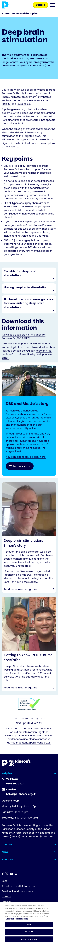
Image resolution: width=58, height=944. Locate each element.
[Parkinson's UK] (5, 5)
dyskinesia (23, 104)
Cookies (6, 896)
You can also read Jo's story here (25, 456)
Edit (29, 924)
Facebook (3, 873)
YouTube (11, 873)
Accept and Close (29, 939)
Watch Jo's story (19, 466)
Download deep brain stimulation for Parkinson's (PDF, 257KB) (23, 336)
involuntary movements (39, 198)
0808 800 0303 (15, 783)
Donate (40, 4)
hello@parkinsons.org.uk (20, 794)
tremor (17, 100)
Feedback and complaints (17, 891)
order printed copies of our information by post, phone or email (27, 354)
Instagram (16, 873)
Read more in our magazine (29, 537)
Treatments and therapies (20, 13)
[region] (29, 923)
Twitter (6, 873)
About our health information (19, 886)
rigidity (6, 104)
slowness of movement (36, 100)
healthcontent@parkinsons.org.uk (30, 742)
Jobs (4, 881)
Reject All (29, 932)
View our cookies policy (17, 919)
